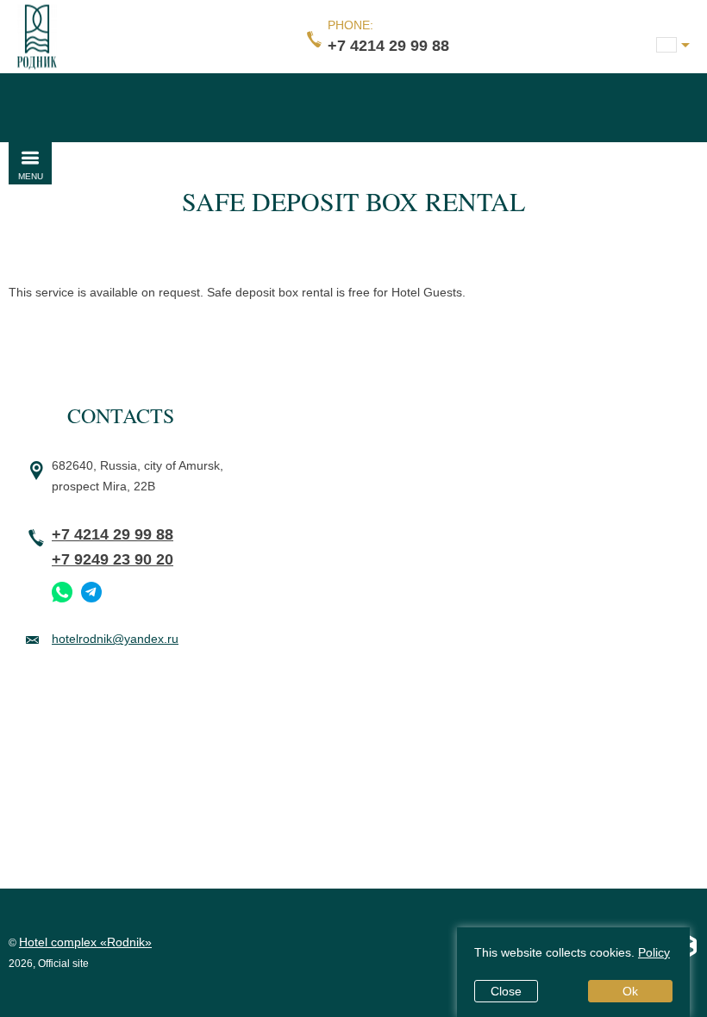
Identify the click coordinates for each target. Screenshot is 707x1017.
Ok (630, 991)
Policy (654, 952)
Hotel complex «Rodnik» (85, 942)
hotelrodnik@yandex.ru (115, 639)
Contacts (120, 415)
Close (506, 991)
